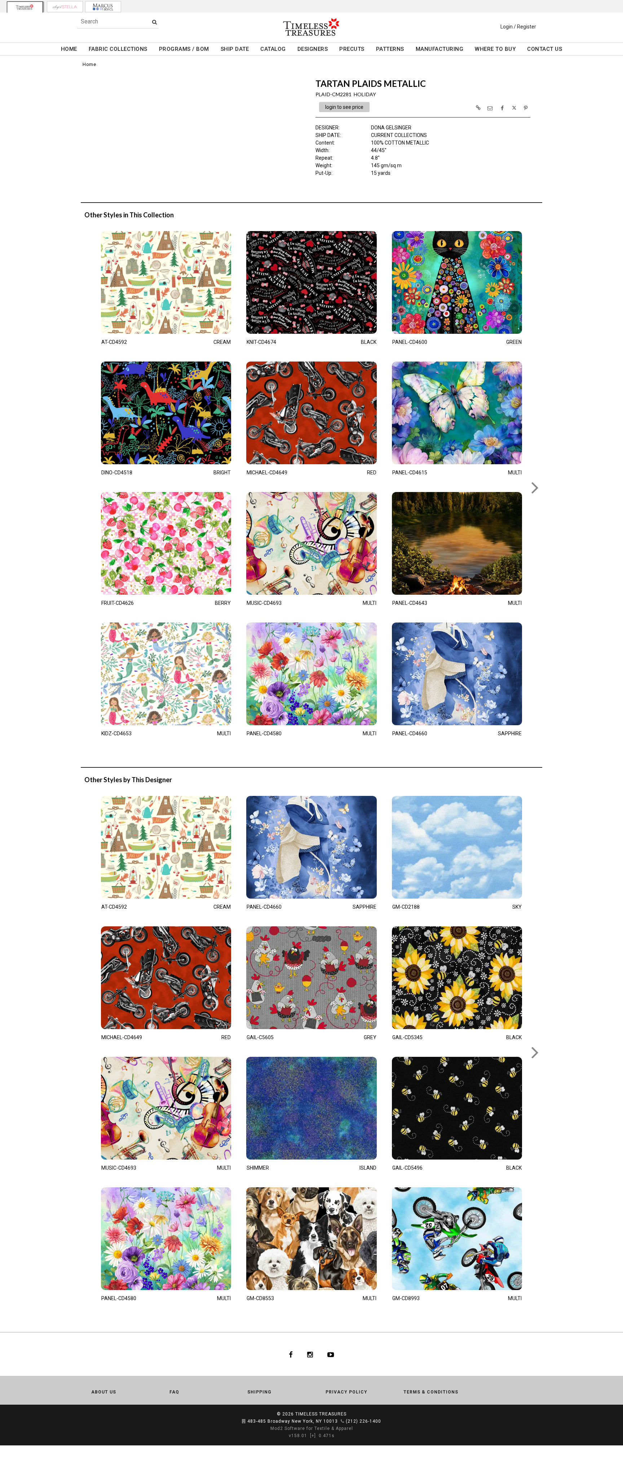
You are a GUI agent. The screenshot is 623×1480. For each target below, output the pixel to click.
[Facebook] (291, 1354)
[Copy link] (478, 108)
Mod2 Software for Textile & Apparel (311, 1428)
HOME (69, 49)
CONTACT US (544, 49)
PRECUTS (351, 49)
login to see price (344, 107)
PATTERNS (390, 49)
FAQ (174, 1392)
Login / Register (518, 27)
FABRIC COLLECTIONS (118, 49)
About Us (103, 1392)
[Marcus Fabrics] (103, 6)
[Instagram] (310, 1354)
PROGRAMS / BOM (184, 49)
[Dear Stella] (65, 6)
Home (89, 64)
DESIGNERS (312, 49)
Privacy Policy (346, 1392)
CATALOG (273, 49)
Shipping (259, 1392)
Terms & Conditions (430, 1392)
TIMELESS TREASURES (320, 1414)
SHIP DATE (235, 49)
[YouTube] (330, 1354)
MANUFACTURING (440, 49)
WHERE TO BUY (495, 49)
